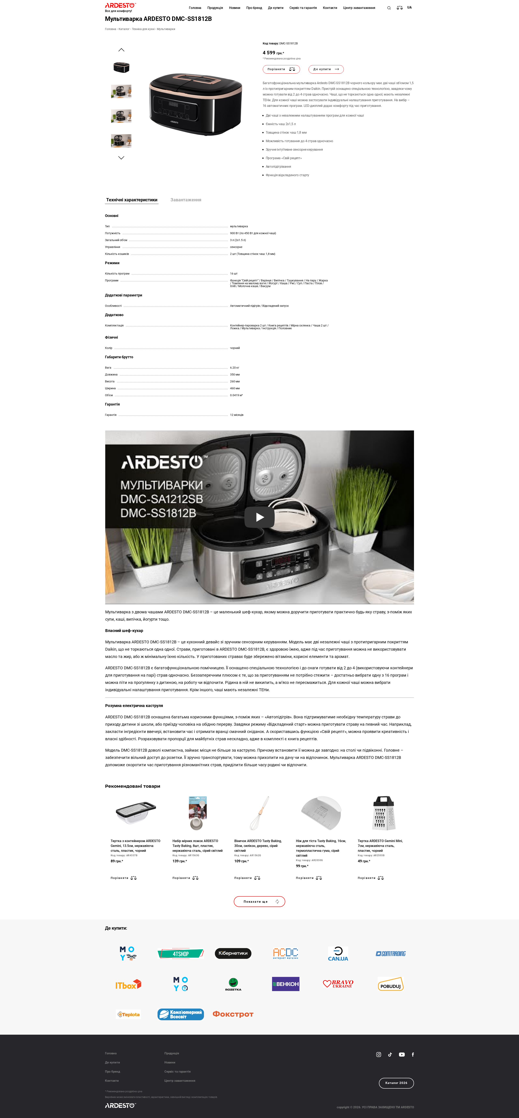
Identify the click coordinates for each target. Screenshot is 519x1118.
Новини (234, 8)
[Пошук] (389, 8)
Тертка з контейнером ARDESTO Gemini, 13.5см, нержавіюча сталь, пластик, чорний (135, 846)
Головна (195, 8)
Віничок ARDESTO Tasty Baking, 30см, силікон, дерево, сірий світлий (258, 846)
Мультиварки (166, 29)
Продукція (215, 8)
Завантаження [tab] (185, 199)
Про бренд (254, 8)
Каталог (124, 29)
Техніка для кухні (143, 29)
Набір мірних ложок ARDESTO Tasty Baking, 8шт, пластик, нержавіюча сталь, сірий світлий (198, 846)
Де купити (275, 8)
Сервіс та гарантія (303, 8)
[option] (194, 99)
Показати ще (256, 901)
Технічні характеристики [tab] (131, 199)
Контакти (330, 8)
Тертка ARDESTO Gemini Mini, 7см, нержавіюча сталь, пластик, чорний (380, 846)
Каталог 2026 (396, 1083)
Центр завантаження (359, 8)
